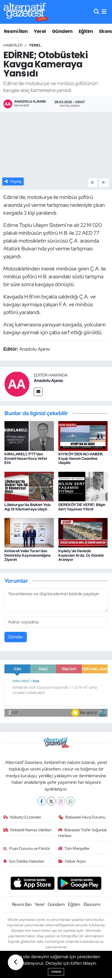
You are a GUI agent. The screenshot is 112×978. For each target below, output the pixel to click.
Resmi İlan (16, 31)
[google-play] (80, 884)
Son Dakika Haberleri (26, 861)
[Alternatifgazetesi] (25, 12)
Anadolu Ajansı (48, 380)
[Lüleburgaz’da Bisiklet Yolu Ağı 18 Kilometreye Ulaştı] (29, 486)
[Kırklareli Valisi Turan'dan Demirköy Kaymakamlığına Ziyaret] (29, 532)
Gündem (62, 31)
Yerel (40, 31)
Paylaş (16, 181)
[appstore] (32, 884)
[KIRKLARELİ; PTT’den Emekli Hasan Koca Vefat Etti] (29, 435)
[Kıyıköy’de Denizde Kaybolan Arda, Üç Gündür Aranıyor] (83, 532)
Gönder (15, 637)
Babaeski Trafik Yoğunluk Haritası (82, 832)
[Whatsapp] (70, 801)
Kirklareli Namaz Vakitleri (30, 830)
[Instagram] (61, 801)
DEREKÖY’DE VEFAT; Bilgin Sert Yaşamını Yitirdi (81, 506)
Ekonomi (92, 904)
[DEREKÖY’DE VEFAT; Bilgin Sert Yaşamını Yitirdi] (83, 486)
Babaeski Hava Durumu (85, 817)
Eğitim (86, 31)
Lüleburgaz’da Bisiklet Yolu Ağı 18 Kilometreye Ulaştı (27, 506)
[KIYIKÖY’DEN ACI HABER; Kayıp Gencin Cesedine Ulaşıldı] (83, 435)
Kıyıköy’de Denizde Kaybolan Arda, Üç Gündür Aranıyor (81, 555)
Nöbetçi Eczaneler (25, 817)
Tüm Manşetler (77, 848)
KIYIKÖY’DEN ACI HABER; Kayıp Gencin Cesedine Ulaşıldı (80, 458)
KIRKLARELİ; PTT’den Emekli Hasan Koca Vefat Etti (25, 458)
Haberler (12, 45)
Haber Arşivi (75, 861)
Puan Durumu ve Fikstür (29, 848)
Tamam (56, 972)
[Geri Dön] (15, 962)
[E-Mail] (38, 391)
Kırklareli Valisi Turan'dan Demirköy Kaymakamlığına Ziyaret (27, 555)
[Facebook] (41, 801)
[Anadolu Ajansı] (16, 384)
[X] (51, 801)
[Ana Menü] (104, 12)
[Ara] (96, 12)
